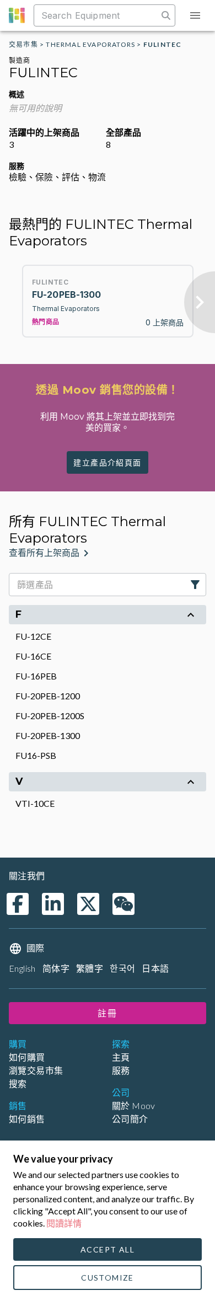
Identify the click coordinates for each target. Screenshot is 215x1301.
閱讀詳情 (64, 1223)
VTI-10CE (35, 803)
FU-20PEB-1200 (47, 695)
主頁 (121, 1057)
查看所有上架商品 (44, 553)
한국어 (122, 968)
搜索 (18, 1083)
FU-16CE (33, 656)
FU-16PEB (36, 676)
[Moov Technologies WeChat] (123, 904)
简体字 (55, 968)
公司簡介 (130, 1118)
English (22, 968)
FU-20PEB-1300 (47, 735)
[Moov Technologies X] (88, 904)
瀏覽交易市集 (36, 1070)
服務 (121, 1070)
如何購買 (27, 1057)
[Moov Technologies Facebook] (18, 904)
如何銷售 (27, 1118)
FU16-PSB (35, 755)
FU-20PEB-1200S (49, 715)
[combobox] (97, 15)
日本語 (155, 968)
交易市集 (23, 44)
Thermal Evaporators (90, 44)
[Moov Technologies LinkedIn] (53, 904)
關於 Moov (133, 1105)
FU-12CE (33, 636)
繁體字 (89, 968)
